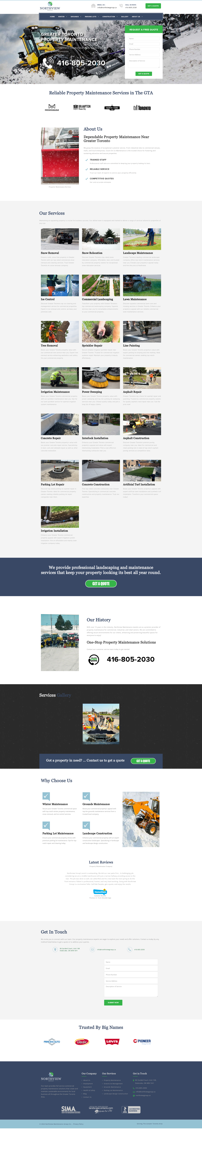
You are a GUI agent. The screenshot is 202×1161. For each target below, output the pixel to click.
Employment (88, 1080)
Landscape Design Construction (116, 1090)
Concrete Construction (96, 484)
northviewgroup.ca (143, 1092)
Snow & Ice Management (113, 1080)
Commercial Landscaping (97, 299)
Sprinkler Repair (92, 345)
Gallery (124, 17)
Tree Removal (49, 345)
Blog (85, 1090)
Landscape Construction (97, 833)
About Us (136, 17)
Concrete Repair (51, 438)
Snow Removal (50, 252)
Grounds (75, 17)
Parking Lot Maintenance (58, 833)
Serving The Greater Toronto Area (150, 1120)
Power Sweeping (92, 391)
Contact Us (87, 1094)
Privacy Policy (78, 1121)
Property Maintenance (112, 1077)
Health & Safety (89, 1087)
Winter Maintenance (55, 804)
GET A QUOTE (153, 6)
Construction (109, 17)
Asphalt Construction (136, 438)
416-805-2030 (131, 7)
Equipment (87, 1084)
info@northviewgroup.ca (106, 7)
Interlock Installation (95, 438)
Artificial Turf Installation (139, 484)
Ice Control (48, 299)
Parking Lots (91, 17)
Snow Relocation (92, 252)
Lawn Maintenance (135, 299)
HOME (52, 17)
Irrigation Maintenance (55, 391)
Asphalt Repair (132, 391)
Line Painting (131, 345)
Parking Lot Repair (52, 484)
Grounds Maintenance (96, 804)
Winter (61, 17)
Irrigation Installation (54, 530)
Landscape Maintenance (138, 252)
